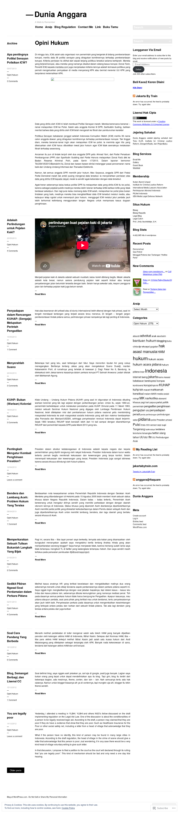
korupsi (148, 385)
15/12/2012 (11, 687)
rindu (143, 424)
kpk (154, 385)
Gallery (136, 162)
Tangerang (139, 429)
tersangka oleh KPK (84, 642)
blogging (161, 340)
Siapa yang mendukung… (154, 271)
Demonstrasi (138, 249)
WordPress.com (140, 527)
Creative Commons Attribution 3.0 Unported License (151, 123)
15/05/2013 (11, 336)
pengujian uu (141, 410)
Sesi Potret (137, 251)
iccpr (142, 371)
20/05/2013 (11, 238)
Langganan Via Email (147, 50)
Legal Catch (138, 218)
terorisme (137, 433)
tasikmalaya (150, 429)
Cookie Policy (68, 807)
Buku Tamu (110, 27)
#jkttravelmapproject (79, 551)
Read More (40, 294)
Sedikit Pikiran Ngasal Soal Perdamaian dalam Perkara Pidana (19, 590)
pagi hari (145, 402)
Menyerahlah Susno (15, 365)
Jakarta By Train (146, 96)
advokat (145, 335)
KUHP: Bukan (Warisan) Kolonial (19, 402)
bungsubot (40, 542)
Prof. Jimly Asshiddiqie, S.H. (145, 221)
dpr (139, 346)
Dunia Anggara (61, 14)
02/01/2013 (11, 601)
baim (163, 335)
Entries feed (138, 521)
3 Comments (12, 81)
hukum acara (155, 359)
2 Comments (12, 570)
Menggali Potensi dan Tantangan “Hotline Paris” (150, 256)
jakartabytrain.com (145, 466)
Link (98, 27)
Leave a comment (14, 479)
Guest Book (138, 165)
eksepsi (146, 346)
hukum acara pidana (147, 364)
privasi (169, 419)
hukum (140, 358)
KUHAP (164, 385)
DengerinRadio (146, 143)
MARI (153, 393)
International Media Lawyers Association (150, 187)
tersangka (147, 433)
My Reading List (146, 449)
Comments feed (139, 524)
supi (164, 424)
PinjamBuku (162, 143)
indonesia (156, 370)
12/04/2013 (11, 467)
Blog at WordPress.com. (17, 796)
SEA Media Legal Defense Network (148, 196)
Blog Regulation (65, 27)
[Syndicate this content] (134, 96)
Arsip (48, 27)
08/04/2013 (11, 511)
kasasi (167, 377)
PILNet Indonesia (140, 193)
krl (157, 385)
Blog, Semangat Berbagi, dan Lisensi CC (17, 677)
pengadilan (150, 406)
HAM (161, 351)
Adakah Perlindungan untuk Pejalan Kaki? (16, 226)
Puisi (136, 424)
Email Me (137, 159)
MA (141, 389)
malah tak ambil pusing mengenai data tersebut (74, 175)
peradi (136, 414)
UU (142, 437)
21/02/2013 (11, 557)
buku (169, 340)
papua (153, 402)
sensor (153, 424)
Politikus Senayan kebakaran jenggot (53, 135)
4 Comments (12, 250)
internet (137, 377)
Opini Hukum (12, 74)
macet (147, 389)
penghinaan (163, 406)
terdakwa (160, 429)
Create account (139, 515)
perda (142, 414)
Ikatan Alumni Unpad (141, 181)
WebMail (136, 168)
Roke (145, 279)
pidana (144, 419)
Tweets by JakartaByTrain (144, 471)
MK (142, 397)
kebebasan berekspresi (144, 380)
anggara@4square (148, 480)
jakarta (153, 376)
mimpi (136, 398)
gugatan (154, 346)
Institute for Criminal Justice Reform (148, 184)
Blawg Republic (139, 212)
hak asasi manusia (149, 348)
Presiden (161, 419)
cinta (135, 346)
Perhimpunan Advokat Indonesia (146, 190)
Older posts (16, 770)
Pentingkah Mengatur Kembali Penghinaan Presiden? (19, 455)
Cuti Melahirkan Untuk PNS (157, 273)
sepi (159, 424)
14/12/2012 (11, 723)
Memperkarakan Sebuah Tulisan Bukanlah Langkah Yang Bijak (19, 545)
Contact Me (85, 27)
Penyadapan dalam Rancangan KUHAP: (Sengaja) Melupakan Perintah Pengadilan (19, 321)
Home (39, 27)
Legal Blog (137, 215)
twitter (155, 433)
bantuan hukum (144, 340)
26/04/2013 (11, 373)
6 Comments (12, 659)
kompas (161, 380)
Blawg (135, 209)
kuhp (136, 389)
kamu (161, 377)
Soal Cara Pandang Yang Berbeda (17, 637)
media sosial (163, 393)
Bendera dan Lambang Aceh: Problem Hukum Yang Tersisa (17, 499)
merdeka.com (61, 66)
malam (147, 393)
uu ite (148, 437)
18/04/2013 (11, 409)
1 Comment (12, 349)
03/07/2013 (11, 68)
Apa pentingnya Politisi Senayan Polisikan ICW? (17, 58)
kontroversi (138, 385)
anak (154, 336)
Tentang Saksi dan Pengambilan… (154, 290)
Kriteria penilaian (51, 60)
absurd (136, 335)
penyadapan (157, 410)
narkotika (151, 398)
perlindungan (151, 414)
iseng (145, 377)
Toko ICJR (138, 140)
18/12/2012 (11, 647)
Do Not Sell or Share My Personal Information (47, 796)
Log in (135, 518)
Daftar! (138, 69)
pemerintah (138, 406)
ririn (148, 424)
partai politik (162, 402)
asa (159, 336)
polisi (153, 419)
